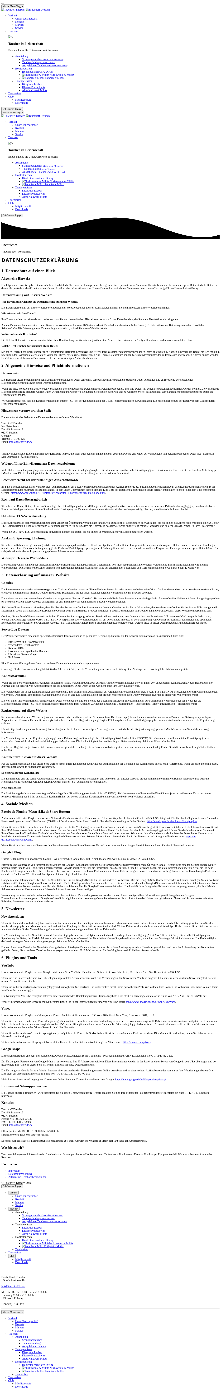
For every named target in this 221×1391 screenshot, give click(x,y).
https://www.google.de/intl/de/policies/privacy (150, 1001)
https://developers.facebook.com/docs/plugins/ (172, 821)
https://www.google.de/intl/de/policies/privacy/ (140, 1079)
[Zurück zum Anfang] (2, 3)
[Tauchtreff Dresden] (25, 9)
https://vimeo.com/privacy (137, 1042)
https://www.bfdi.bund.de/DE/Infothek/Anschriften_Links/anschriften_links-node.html (58, 492)
